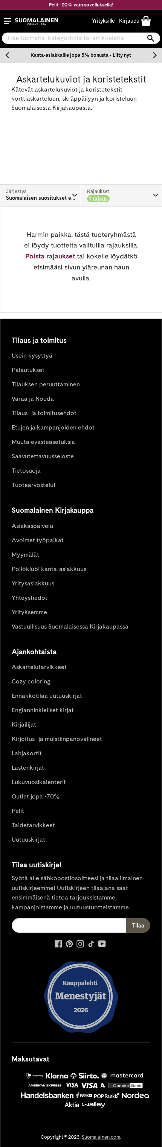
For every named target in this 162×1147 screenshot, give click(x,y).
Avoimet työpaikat (38, 540)
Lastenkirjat (28, 767)
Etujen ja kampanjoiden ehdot (53, 427)
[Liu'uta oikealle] (154, 55)
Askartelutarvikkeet (39, 667)
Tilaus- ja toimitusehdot (44, 413)
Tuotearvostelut (34, 485)
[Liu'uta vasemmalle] (7, 55)
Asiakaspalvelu (32, 525)
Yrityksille (103, 21)
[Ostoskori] (146, 20)
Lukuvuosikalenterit (39, 782)
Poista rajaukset (50, 256)
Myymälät (25, 554)
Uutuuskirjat (28, 839)
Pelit (18, 810)
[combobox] (81, 38)
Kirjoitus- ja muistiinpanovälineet (57, 738)
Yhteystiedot (29, 597)
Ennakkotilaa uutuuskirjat (47, 695)
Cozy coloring (31, 681)
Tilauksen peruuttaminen (46, 384)
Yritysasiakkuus (33, 583)
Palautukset (28, 370)
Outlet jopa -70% (36, 796)
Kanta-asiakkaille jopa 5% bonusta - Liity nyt (81, 55)
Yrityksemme (29, 612)
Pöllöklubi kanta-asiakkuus (49, 569)
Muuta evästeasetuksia (43, 441)
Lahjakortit (27, 753)
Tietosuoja (26, 470)
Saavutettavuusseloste (43, 456)
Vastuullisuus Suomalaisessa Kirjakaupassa (70, 626)
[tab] (40, 195)
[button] (7, 21)
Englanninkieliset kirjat (43, 710)
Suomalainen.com (101, 1137)
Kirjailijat (24, 724)
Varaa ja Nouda (33, 398)
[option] (81, 55)
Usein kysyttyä (32, 355)
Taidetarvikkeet (33, 825)
